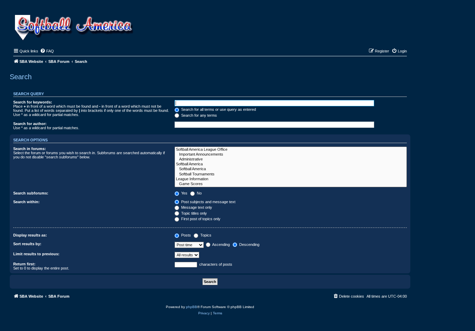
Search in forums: (29, 149)
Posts (185, 235)
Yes (183, 193)
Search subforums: (30, 193)
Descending (248, 244)
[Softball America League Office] (290, 149)
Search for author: (30, 124)
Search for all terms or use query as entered (218, 109)
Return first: (24, 264)
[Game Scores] (290, 184)
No (199, 193)
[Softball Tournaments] (290, 174)
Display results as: (30, 235)
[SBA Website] (74, 26)
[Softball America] (290, 164)
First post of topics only (200, 219)
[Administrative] (290, 159)
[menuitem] (47, 51)
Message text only (196, 207)
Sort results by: (27, 244)
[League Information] (290, 179)
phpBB (191, 307)
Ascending (220, 244)
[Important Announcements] (290, 154)
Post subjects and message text (207, 202)
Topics (205, 235)
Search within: (26, 202)
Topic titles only (193, 213)
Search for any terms (198, 115)
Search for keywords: (32, 102)
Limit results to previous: (36, 254)
